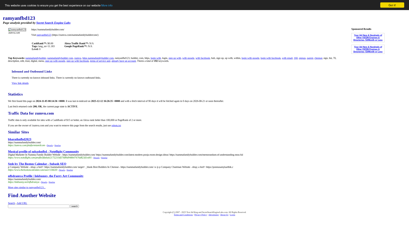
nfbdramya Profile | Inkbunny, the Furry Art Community (46, 176)
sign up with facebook (77, 61)
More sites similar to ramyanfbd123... (27, 187)
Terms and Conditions (183, 215)
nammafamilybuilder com (60, 58)
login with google (250, 58)
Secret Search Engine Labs (53, 22)
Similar (57, 145)
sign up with (175, 58)
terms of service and (100, 61)
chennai (318, 58)
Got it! (392, 5)
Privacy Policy (200, 215)
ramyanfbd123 (44, 35)
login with (156, 58)
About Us (224, 215)
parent (310, 58)
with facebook (203, 58)
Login (232, 215)
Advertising (213, 215)
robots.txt (116, 125)
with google (188, 58)
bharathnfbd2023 (19, 139)
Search (11, 203)
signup (302, 58)
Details (50, 145)
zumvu (77, 58)
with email (287, 58)
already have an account (124, 61)
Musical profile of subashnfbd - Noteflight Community (43, 151)
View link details (20, 83)
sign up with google (55, 61)
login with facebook (271, 58)
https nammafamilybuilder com (98, 58)
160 (296, 58)
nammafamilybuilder (35, 58)
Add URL (22, 203)
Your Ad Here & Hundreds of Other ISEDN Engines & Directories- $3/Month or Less (367, 37)
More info (106, 5)
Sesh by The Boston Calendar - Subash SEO (37, 163)
